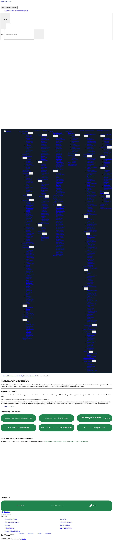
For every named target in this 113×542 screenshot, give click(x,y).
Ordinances (29, 178)
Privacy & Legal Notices (12, 531)
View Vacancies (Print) (94, 428)
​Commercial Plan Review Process (91, 158)
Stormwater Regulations (59, 190)
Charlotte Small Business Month (91, 152)
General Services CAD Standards (91, 252)
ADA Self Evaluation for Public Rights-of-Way (29, 334)
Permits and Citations (107, 170)
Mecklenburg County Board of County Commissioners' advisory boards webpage (66, 441)
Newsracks (59, 251)
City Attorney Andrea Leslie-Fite (30, 142)
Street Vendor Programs (59, 238)
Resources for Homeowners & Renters (45, 154)
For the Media (29, 313)
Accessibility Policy (11, 519)
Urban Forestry (91, 170)
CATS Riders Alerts (66, 528)
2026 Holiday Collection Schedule (60, 166)
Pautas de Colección (59, 156)
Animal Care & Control (103, 130)
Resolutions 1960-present (29, 180)
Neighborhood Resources (45, 199)
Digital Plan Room (92, 199)
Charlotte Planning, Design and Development (90, 267)
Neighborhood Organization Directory (45, 220)
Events (43, 227)
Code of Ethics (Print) (18, 428)
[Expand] (31, 131)
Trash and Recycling (58, 134)
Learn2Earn (90, 336)
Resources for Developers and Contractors (45, 150)
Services (52, 131)
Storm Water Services (58, 169)
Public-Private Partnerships (90, 149)
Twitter (39, 533)
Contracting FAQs (91, 247)
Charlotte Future (88, 325)
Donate (102, 193)
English (16, 4)
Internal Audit (29, 236)
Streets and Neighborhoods (41, 130)
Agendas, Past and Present (29, 163)
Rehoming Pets (108, 173)
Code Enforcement (43, 160)
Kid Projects (107, 194)
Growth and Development (87, 130)
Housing (40, 135)
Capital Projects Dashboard (91, 313)
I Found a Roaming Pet (107, 151)
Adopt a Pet (107, 138)
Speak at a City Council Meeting (30, 167)
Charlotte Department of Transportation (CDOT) (29, 209)
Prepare (74, 136)
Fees (57, 176)
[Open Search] (3, 26)
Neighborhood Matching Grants (45, 216)
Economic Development (90, 134)
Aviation (28, 240)
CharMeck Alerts (65, 525)
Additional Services (59, 159)
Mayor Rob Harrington (29, 135)
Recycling (59, 138)
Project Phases (90, 297)
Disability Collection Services (59, 145)
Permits (55, 204)
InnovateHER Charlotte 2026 (91, 349)
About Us (58, 173)
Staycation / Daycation (107, 143)
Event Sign (59, 214)
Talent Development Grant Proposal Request (91, 365)
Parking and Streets (43, 179)
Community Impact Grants (44, 212)
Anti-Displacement (29, 280)
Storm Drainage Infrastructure (60, 193)
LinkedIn (30, 533)
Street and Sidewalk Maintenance (44, 187)
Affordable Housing (44, 137)
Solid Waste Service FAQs (60, 162)
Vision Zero (29, 253)
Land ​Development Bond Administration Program (92, 186)
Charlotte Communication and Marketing (30, 203)
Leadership (25, 133)
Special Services (60, 139)
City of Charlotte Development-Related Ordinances (92, 194)
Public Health (71, 155)
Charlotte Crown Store (28, 243)
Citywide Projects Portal (90, 286)
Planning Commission (90, 280)
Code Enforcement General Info (44, 176)
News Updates (26, 303)
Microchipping (107, 149)
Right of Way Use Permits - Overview (59, 224)
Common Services (91, 274)
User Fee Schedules (89, 190)
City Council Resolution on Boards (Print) (95, 418)
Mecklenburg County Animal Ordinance (108, 188)
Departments (26, 200)
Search (2, 34)
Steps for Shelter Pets (106, 208)
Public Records (9, 528)
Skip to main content (6, 1)
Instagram (48, 533)
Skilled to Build (88, 361)
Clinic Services (104, 155)
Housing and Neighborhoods (30, 228)
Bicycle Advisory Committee (29, 268)
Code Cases (44, 167)
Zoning (89, 273)
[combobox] (9, 7)
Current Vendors (91, 245)
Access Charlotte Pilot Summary (91, 334)
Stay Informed (75, 141)
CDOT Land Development (59, 220)
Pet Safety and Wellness (107, 176)
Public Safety (68, 131)
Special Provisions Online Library (91, 236)
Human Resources (28, 231)
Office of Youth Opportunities (30, 255)
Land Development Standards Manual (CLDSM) (92, 173)
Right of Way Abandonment (60, 231)
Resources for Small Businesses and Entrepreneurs (91, 141)
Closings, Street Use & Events (60, 207)
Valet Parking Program (59, 245)
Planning (89, 271)
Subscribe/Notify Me (66, 522)
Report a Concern (58, 187)
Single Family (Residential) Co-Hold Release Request (91, 163)
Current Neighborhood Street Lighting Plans (45, 238)
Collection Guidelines (59, 153)
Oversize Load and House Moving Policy (60, 242)
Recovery (74, 139)
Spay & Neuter (108, 159)
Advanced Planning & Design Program (92, 301)
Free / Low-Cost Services (108, 179)
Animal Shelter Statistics (104, 205)
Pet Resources (104, 166)
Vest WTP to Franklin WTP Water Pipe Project (92, 309)
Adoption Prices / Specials (108, 140)
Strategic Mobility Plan (90, 329)
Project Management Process (90, 317)
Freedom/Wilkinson (92, 230)
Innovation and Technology (30, 233)
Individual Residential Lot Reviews (91, 211)
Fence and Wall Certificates (60, 228)
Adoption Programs (105, 134)
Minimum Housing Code (45, 172)
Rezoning (89, 277)
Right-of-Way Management (60, 253)
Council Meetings (27, 156)
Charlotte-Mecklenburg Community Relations (29, 216)
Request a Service (57, 255)
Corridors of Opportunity (90, 214)
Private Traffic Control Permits (60, 248)
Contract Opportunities (90, 239)
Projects (58, 185)
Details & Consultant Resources (89, 256)
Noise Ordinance (28, 176)
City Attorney (29, 242)
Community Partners (107, 199)
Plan (73, 142)
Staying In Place (45, 147)
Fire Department (72, 153)
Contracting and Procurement (30, 220)
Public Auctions (91, 244)
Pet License (107, 174)
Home (4, 376)
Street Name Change (44, 190)
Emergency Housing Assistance (44, 144)
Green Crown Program (29, 271)
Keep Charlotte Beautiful (45, 202)
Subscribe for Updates (29, 308)
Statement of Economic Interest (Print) (56, 428)
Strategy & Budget (28, 238)
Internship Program (28, 197)
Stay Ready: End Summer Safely (72, 164)
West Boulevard (91, 228)
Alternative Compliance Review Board (29, 298)
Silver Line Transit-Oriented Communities (89, 358)
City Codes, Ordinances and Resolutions (27, 171)
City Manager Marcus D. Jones (29, 151)
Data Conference (91, 341)
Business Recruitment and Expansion (91, 145)
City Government (23, 131)
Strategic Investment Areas (91, 355)
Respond (74, 144)
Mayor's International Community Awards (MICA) (29, 292)
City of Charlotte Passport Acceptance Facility (58, 201)
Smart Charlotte (88, 331)
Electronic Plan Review (91, 197)
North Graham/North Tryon (90, 220)
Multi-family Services (59, 141)
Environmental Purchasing (91, 264)
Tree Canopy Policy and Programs (90, 283)
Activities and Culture (43, 223)
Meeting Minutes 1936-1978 (29, 187)
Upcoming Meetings (28, 160)
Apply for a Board (9, 406)
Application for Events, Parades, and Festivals (60, 211)
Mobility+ (86, 352)
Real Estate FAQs (91, 303)
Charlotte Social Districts (30, 264)
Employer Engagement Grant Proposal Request (92, 370)
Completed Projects (92, 320)
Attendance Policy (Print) (56, 418)
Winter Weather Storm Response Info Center (76, 150)
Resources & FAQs (92, 353)
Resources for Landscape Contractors (90, 260)
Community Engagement (44, 205)
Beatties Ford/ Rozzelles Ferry (91, 226)
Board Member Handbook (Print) (18, 418)
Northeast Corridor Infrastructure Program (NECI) (92, 292)
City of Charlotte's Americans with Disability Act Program (30, 324)
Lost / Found (103, 147)
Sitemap (7, 525)
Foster (102, 207)
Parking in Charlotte (58, 195)
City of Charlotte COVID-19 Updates (75, 159)
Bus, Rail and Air (57, 133)
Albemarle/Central (91, 224)
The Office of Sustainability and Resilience (29, 250)
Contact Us (25, 154)
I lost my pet (107, 153)
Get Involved (41, 196)
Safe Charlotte (72, 162)
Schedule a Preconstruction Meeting (91, 180)
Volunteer (102, 191)
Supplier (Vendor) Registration (91, 242)
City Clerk (28, 212)
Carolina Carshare (43, 193)
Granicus (24, 539)
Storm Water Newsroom (59, 182)
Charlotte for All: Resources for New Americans (30, 285)
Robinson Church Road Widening (91, 322)
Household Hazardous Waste (59, 150)
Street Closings (45, 184)
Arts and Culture (43, 229)
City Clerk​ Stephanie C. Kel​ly (29, 147)
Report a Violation (43, 164)
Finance (28, 225)
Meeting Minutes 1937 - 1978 (30, 191)
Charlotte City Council (29, 138)
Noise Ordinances (44, 169)
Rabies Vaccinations (107, 161)
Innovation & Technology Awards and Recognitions (90, 344)
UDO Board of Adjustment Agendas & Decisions (30, 276)
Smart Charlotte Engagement (91, 338)
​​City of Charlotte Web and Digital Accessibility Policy (28, 316)
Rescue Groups (108, 145)
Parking (43, 182)
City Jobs (25, 195)
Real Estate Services (44, 158)
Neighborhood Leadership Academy (45, 208)
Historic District (91, 276)
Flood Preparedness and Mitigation (60, 179)
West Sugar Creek (91, 222)
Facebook (21, 533)
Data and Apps (60, 174)
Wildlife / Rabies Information (107, 183)
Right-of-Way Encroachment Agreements (60, 234)
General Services (28, 223)
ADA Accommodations (12, 522)
